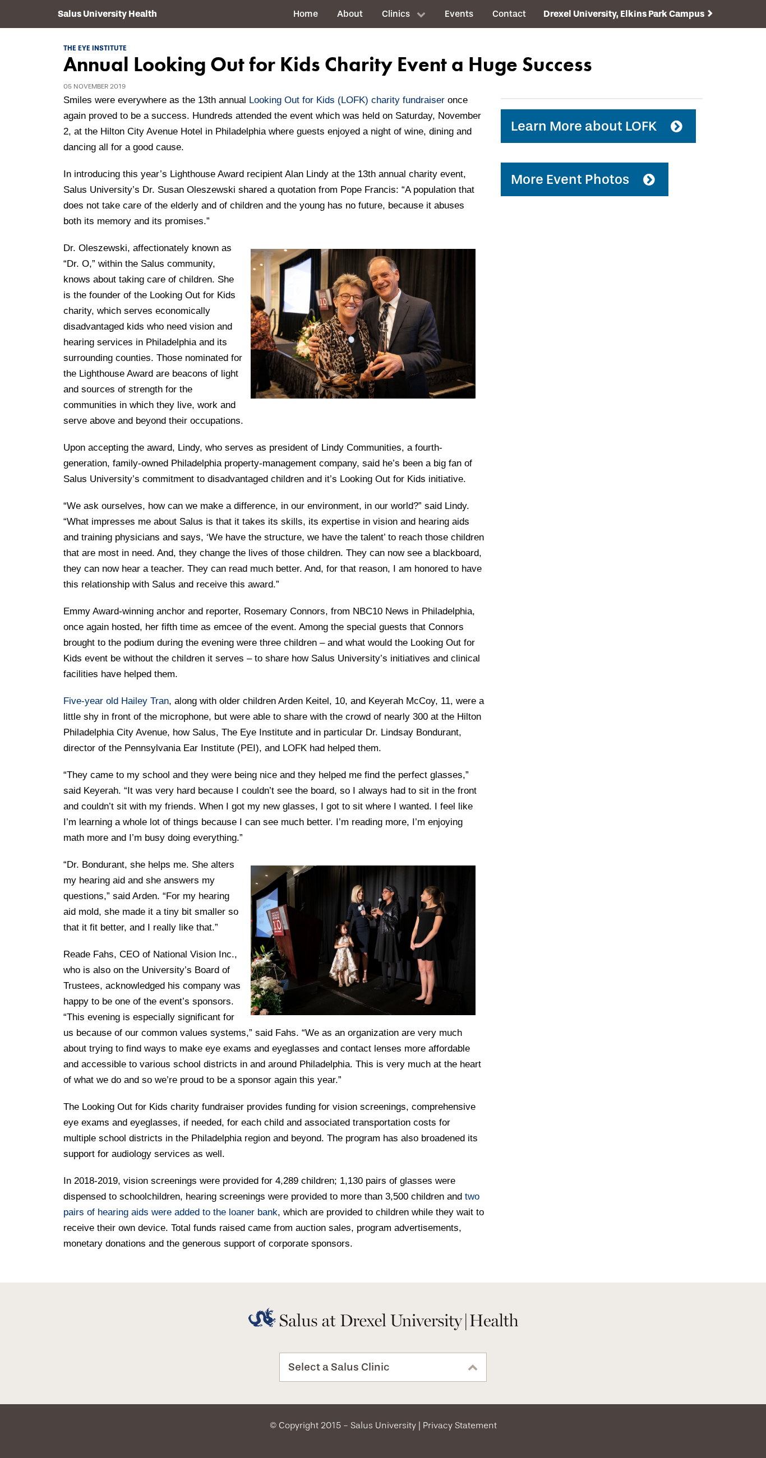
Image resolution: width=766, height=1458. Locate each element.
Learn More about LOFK (584, 126)
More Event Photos (570, 179)
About (350, 13)
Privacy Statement (460, 1425)
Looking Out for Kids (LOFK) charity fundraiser (347, 100)
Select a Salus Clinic (339, 1367)
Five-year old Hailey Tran (116, 701)
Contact (509, 13)
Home (305, 13)
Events (459, 13)
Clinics (396, 13)
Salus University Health (107, 13)
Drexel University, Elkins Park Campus (623, 13)
